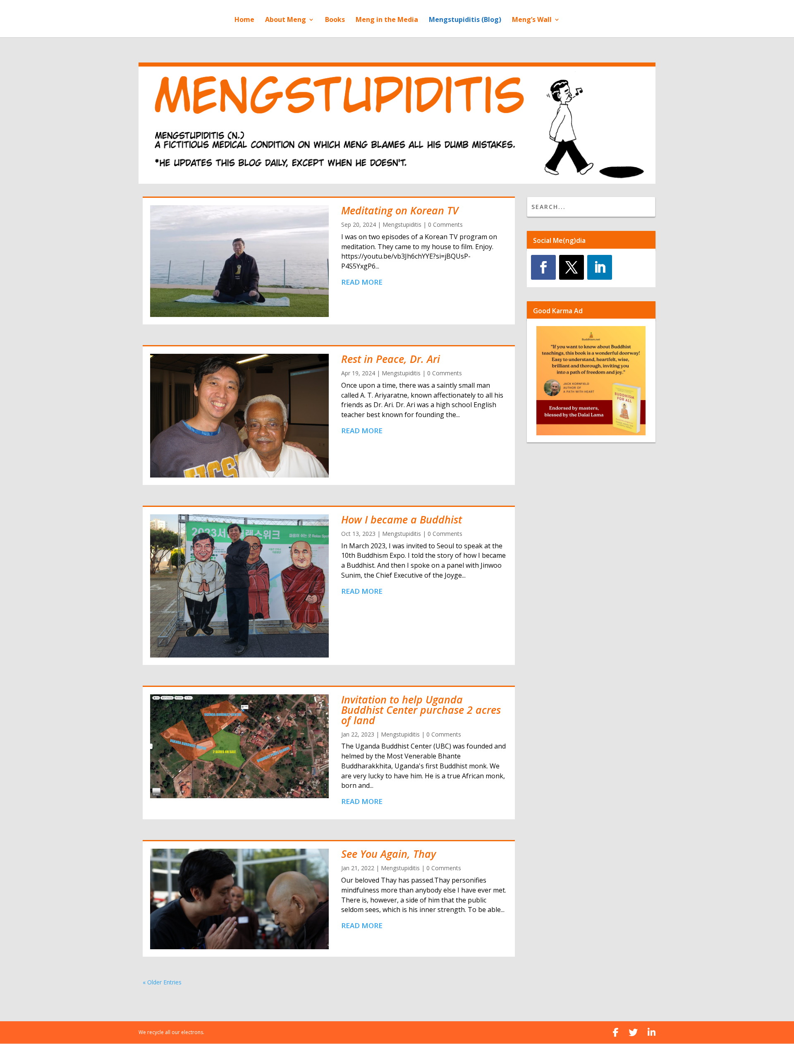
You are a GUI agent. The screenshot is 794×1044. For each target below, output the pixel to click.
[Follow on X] (571, 267)
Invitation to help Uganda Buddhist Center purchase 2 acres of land (421, 709)
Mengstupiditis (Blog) (465, 20)
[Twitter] (633, 1032)
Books (335, 20)
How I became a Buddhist (401, 519)
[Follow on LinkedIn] (599, 267)
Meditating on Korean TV (399, 210)
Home (244, 20)
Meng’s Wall (532, 20)
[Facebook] (616, 1032)
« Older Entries (162, 982)
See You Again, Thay (388, 854)
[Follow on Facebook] (543, 267)
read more (362, 282)
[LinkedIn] (651, 1032)
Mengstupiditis (402, 224)
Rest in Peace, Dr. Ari (390, 359)
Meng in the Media (387, 20)
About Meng (285, 20)
